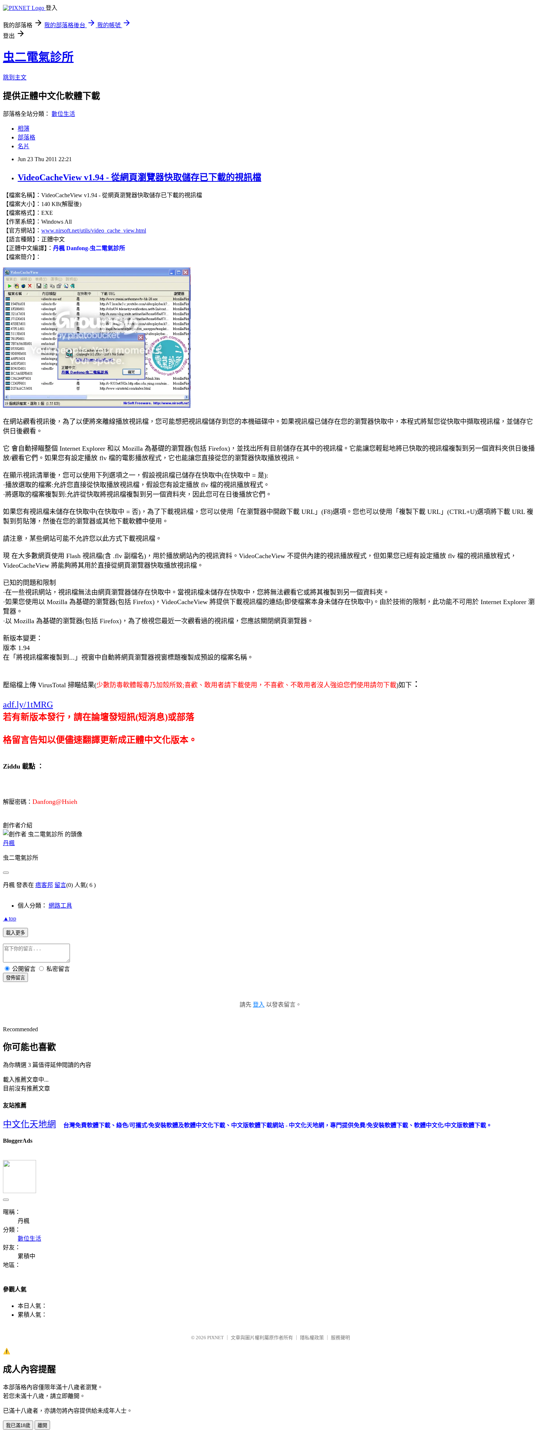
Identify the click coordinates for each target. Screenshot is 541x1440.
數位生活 (63, 114)
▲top (9, 918)
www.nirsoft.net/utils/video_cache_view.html (93, 230)
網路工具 (60, 905)
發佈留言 (15, 977)
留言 (60, 885)
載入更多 (15, 933)
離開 (42, 1425)
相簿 (23, 128)
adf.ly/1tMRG (28, 704)
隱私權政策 (312, 1337)
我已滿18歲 (18, 1425)
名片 (23, 146)
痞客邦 (44, 885)
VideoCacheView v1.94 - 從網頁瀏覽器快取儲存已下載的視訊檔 (139, 177)
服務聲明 (340, 1337)
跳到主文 (14, 77)
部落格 (26, 137)
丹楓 (9, 843)
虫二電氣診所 (38, 57)
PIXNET (215, 1337)
